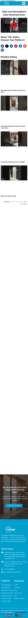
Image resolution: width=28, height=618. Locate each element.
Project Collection (19, 598)
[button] (23, 3)
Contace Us (17, 593)
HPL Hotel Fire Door (7, 590)
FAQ (15, 595)
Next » (25, 204)
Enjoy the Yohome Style (8, 196)
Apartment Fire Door (7, 593)
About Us (17, 587)
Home (16, 585)
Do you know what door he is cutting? (13, 162)
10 (21, 204)
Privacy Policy (23, 612)
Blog (15, 590)
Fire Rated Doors (6, 585)
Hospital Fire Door (6, 595)
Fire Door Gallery (6, 601)
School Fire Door (6, 598)
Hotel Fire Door (5, 587)
